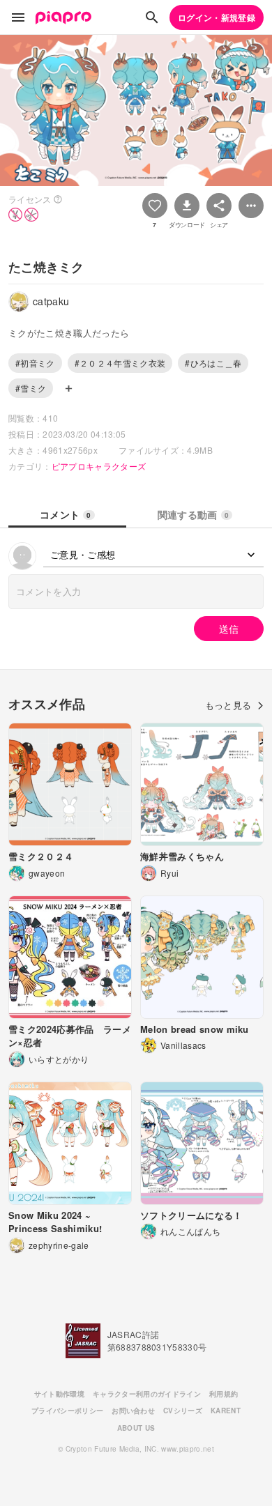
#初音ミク (35, 363)
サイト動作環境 (59, 1394)
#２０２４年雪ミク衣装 (120, 363)
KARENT (226, 1410)
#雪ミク (30, 388)
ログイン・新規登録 (216, 17)
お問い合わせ (133, 1410)
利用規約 (223, 1394)
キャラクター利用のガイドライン (147, 1394)
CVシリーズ (182, 1410)
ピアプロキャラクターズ (99, 466)
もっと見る (228, 705)
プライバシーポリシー (67, 1410)
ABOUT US (136, 1428)
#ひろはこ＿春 (213, 363)
